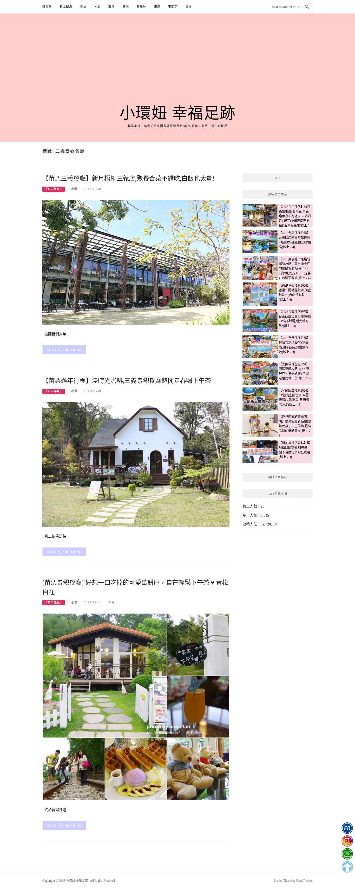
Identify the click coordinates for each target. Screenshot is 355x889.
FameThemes (304, 881)
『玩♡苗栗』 (53, 189)
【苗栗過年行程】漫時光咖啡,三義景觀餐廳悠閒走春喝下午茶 (126, 380)
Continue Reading (64, 349)
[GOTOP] (347, 866)
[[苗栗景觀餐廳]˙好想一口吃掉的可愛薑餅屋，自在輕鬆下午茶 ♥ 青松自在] (135, 706)
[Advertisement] (177, 65)
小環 (74, 188)
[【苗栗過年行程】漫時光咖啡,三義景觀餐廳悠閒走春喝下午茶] (135, 464)
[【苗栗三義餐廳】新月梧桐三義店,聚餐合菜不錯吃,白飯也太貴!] (135, 262)
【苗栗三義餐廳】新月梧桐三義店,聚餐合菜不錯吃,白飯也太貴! (128, 178)
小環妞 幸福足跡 (178, 113)
